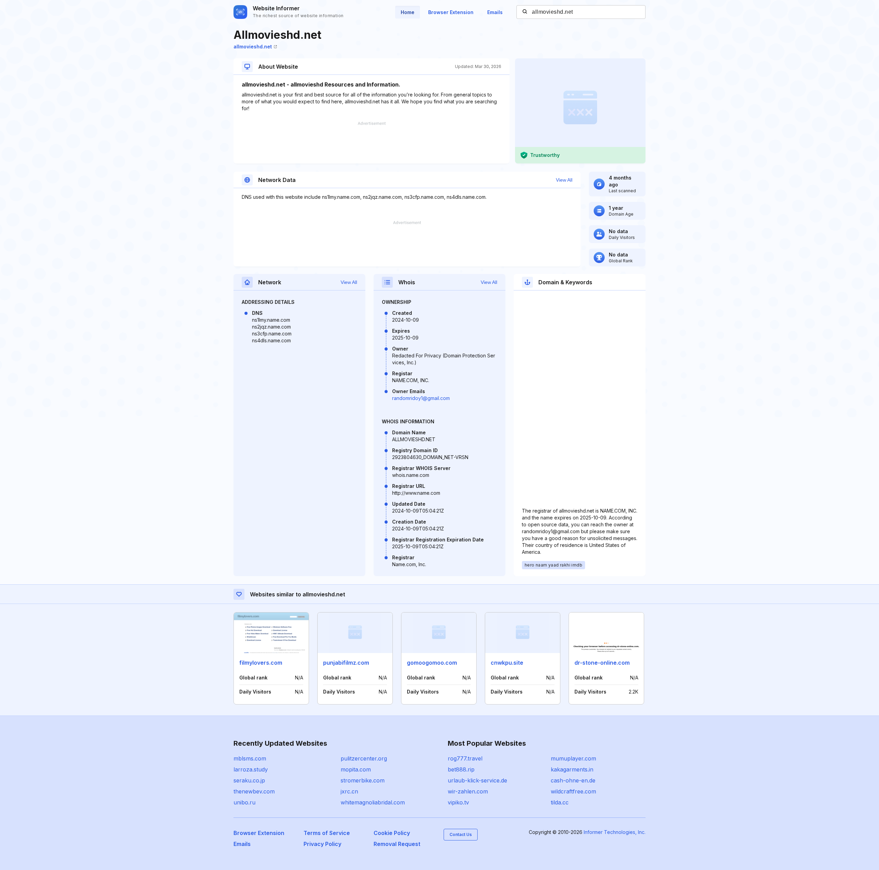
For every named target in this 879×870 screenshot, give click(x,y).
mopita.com (356, 769)
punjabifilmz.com (346, 662)
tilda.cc (560, 802)
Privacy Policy (322, 843)
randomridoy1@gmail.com (421, 398)
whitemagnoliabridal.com (373, 802)
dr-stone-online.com (602, 662)
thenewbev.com (254, 791)
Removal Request (397, 843)
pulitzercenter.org (364, 758)
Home (407, 12)
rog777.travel (465, 758)
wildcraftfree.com (573, 791)
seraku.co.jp (249, 780)
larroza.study (250, 769)
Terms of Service (327, 832)
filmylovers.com (260, 662)
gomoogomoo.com (432, 662)
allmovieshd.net (252, 46)
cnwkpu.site (507, 662)
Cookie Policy (392, 832)
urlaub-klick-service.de (477, 780)
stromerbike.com (363, 780)
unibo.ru (244, 802)
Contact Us (460, 834)
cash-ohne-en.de (573, 780)
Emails (495, 12)
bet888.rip (461, 769)
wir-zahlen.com (468, 791)
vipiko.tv (458, 802)
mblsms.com (249, 758)
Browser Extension (450, 12)
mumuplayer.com (573, 758)
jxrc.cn (349, 791)
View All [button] (564, 180)
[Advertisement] (371, 142)
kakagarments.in (572, 769)
